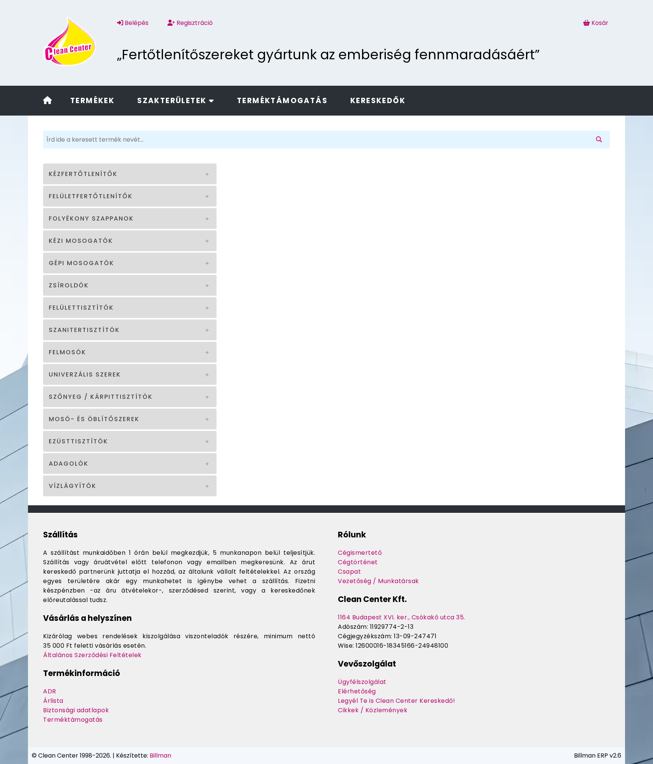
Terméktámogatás (282, 101)
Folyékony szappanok (91, 218)
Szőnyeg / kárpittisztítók (101, 396)
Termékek (92, 101)
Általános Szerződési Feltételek (92, 655)
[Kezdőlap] (47, 101)
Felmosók (67, 352)
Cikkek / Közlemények (372, 710)
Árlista (53, 700)
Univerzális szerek (85, 374)
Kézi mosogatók (81, 240)
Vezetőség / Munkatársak (378, 581)
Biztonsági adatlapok (76, 710)
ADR (49, 691)
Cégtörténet (358, 562)
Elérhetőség (357, 691)
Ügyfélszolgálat (362, 682)
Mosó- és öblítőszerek (94, 419)
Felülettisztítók (81, 307)
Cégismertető (360, 552)
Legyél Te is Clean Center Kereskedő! (396, 700)
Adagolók (68, 463)
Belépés (136, 23)
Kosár (600, 23)
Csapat (349, 571)
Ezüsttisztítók (78, 441)
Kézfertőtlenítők (83, 174)
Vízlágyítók (72, 486)
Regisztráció (194, 23)
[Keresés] (600, 139)
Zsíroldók (69, 285)
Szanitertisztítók (84, 330)
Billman (160, 755)
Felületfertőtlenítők (91, 196)
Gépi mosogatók (81, 263)
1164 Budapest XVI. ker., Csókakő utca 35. (401, 617)
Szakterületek (173, 101)
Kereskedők (377, 101)
